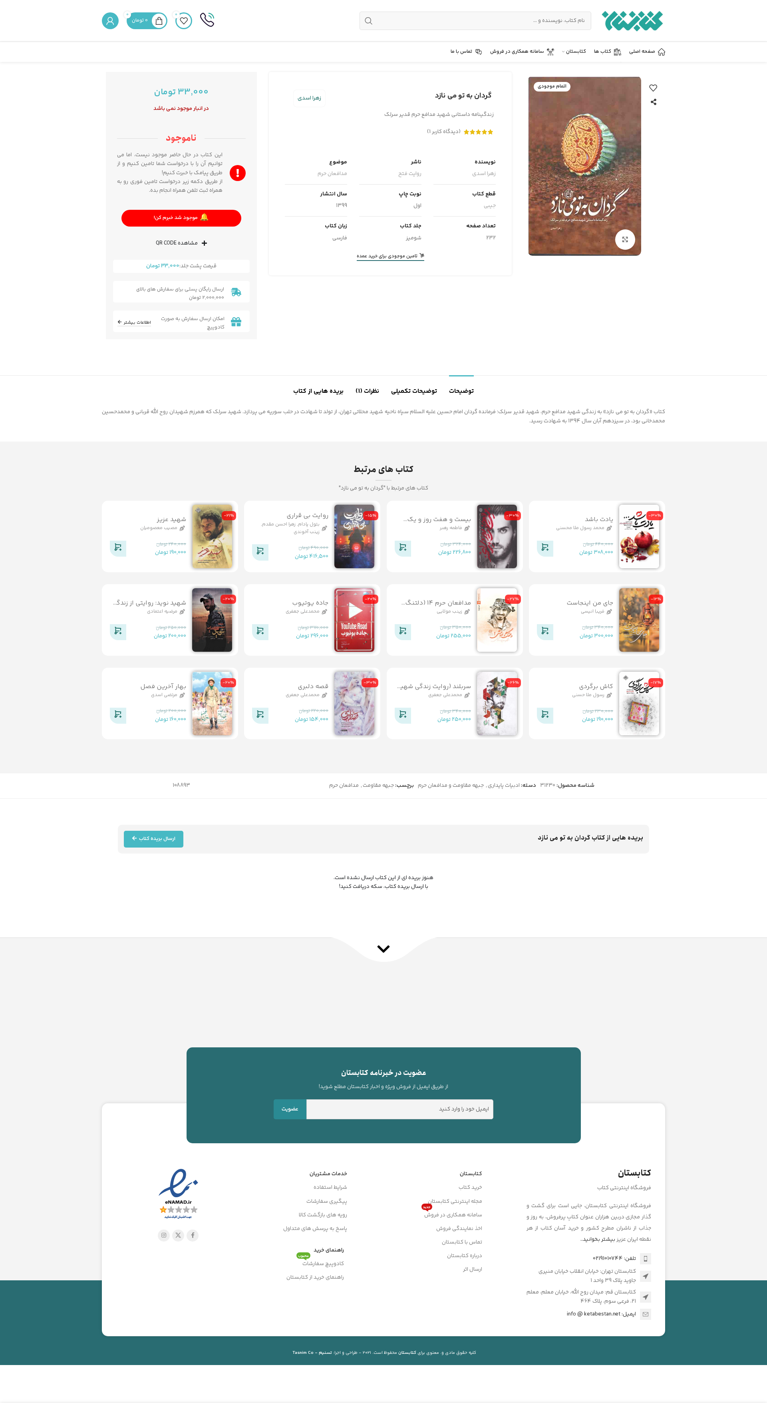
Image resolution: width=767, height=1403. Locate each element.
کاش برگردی (596, 687)
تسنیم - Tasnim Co (312, 1352)
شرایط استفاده (330, 1187)
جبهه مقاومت (378, 785)
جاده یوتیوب (310, 603)
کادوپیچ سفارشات (321, 1262)
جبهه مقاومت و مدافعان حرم (451, 785)
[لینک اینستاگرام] (164, 1236)
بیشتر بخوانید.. (597, 1239)
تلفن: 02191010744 (614, 1258)
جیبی (490, 205)
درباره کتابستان (464, 1256)
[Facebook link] (193, 1236)
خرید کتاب (470, 1187)
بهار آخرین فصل (163, 687)
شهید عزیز (171, 520)
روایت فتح (409, 173)
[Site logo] (632, 20)
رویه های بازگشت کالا (323, 1215)
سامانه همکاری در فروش (452, 1214)
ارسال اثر (472, 1269)
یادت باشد (599, 520)
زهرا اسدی (309, 98)
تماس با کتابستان (462, 1242)
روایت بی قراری (307, 516)
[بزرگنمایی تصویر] (625, 239)
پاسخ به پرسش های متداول (315, 1228)
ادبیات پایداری (504, 785)
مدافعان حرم (332, 173)
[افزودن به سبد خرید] (544, 550)
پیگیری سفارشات (326, 1201)
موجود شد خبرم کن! (181, 217)
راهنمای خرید (329, 1250)
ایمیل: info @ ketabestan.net (601, 1314)
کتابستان (471, 1174)
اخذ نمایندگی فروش (459, 1228)
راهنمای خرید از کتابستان (315, 1277)
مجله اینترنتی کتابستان (455, 1201)
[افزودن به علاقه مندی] (653, 88)
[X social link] (178, 1236)
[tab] (461, 387)
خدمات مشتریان (328, 1174)
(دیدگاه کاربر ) (444, 131)
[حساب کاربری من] (110, 21)
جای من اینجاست (589, 603)
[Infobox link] (207, 21)
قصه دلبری (313, 687)
